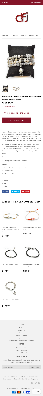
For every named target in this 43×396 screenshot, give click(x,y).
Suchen (21, 328)
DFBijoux (15, 388)
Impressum (22, 338)
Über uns (21, 330)
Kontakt (21, 333)
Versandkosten (10, 106)
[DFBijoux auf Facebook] (32, 383)
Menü (6, 2)
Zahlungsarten (21, 350)
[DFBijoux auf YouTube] (39, 383)
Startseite (5, 35)
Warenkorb (37, 2)
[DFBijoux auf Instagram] (36, 383)
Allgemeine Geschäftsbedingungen (21, 340)
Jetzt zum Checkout (16, 120)
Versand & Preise (21, 348)
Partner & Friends (21, 353)
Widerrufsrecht (21, 335)
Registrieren (35, 367)
